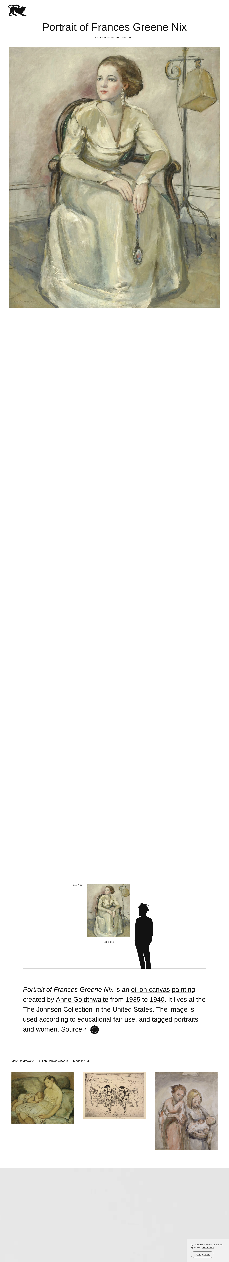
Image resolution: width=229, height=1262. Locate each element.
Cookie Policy (208, 1247)
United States (132, 1009)
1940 (157, 999)
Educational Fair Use (106, 1019)
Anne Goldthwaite (107, 37)
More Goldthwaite (22, 1061)
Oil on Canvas (150, 990)
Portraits (186, 1019)
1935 (132, 999)
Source (71, 1029)
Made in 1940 (82, 1061)
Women (46, 1029)
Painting (183, 990)
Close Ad (210, 762)
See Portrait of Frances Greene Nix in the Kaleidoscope (94, 1029)
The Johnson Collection (58, 1009)
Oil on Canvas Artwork (53, 1061)
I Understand (202, 1254)
